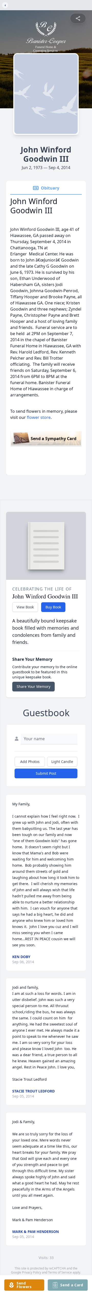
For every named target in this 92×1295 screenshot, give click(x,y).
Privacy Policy (31, 1272)
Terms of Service (60, 1272)
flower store (39, 417)
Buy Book (53, 607)
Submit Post (46, 773)
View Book (25, 607)
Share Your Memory (33, 686)
